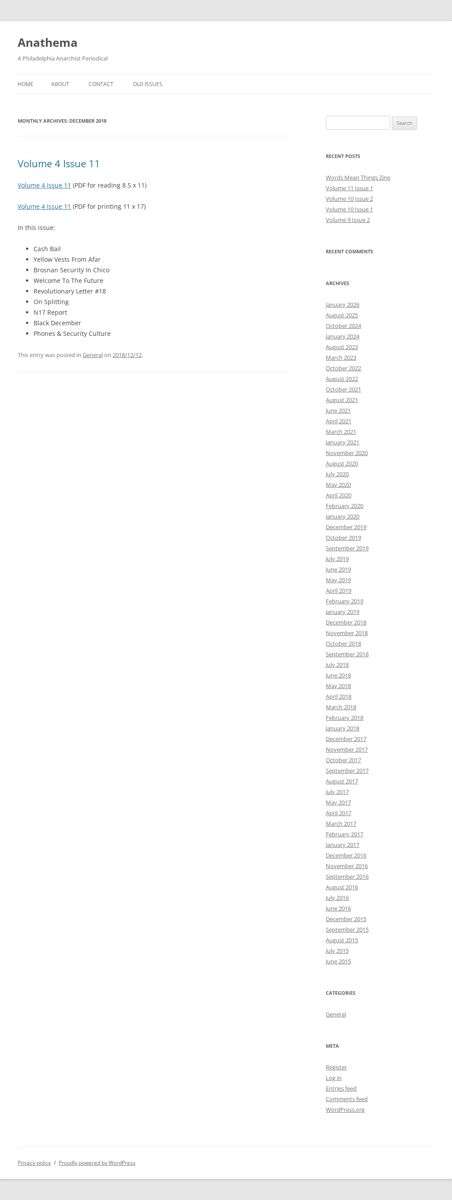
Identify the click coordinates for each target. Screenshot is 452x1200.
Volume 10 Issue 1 (349, 209)
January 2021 (342, 442)
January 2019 (342, 612)
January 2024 (342, 336)
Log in (334, 1078)
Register (336, 1067)
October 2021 (343, 389)
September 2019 (347, 548)
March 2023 (341, 357)
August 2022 (342, 379)
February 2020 (344, 506)
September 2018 (347, 654)
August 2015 (342, 940)
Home (26, 84)
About (60, 84)
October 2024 (343, 326)
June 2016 (338, 908)
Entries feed (341, 1088)
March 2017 (341, 824)
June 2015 (338, 961)
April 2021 (338, 421)
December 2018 (346, 622)
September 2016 (347, 876)
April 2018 (338, 696)
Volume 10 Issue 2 (349, 199)
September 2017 (347, 771)
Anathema (48, 42)
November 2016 (347, 866)
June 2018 (338, 675)
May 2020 (338, 485)
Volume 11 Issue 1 (349, 188)
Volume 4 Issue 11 (59, 163)
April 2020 (338, 495)
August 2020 (342, 463)
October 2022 (343, 368)
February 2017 (344, 834)
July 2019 (337, 559)
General (93, 355)
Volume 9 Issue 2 (348, 220)
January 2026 (342, 304)
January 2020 (342, 516)
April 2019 (338, 590)
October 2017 (343, 760)
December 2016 (346, 855)
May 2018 (338, 686)
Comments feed (347, 1099)
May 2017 (338, 802)
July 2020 (337, 474)
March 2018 (341, 707)
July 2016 (337, 898)
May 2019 (338, 580)
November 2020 (347, 453)
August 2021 (342, 400)
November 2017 (347, 749)
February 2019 (344, 601)
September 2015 (347, 929)
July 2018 (337, 665)
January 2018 (342, 728)
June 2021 (338, 410)
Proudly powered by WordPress (97, 1162)
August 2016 (342, 887)
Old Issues (147, 84)
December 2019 (346, 527)
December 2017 (346, 739)
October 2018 (343, 643)
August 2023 (342, 347)
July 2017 (337, 792)
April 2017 (338, 813)
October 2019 (343, 538)
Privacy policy (34, 1162)
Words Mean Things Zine (358, 177)
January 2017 (342, 845)
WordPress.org (345, 1109)
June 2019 (338, 569)
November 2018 (347, 633)
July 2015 (337, 951)
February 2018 (344, 718)
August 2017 (342, 781)
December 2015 (346, 919)
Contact (101, 84)
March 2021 (341, 432)
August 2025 (342, 315)
